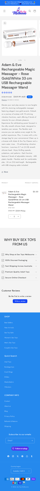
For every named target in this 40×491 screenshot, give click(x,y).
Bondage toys (9, 367)
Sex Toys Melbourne (23, 487)
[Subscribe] (32, 440)
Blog (6, 411)
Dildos (6, 377)
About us (7, 406)
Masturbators (9, 382)
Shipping (4, 100)
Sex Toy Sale (8, 332)
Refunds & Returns (10, 421)
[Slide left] (15, 60)
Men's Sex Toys (9, 343)
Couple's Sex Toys (10, 348)
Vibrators (7, 387)
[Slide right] (24, 60)
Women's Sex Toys (11, 338)
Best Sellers (8, 322)
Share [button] (6, 172)
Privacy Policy (9, 416)
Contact (7, 401)
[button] (4, 11)
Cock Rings (8, 372)
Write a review (20, 301)
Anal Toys (7, 362)
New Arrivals (9, 327)
